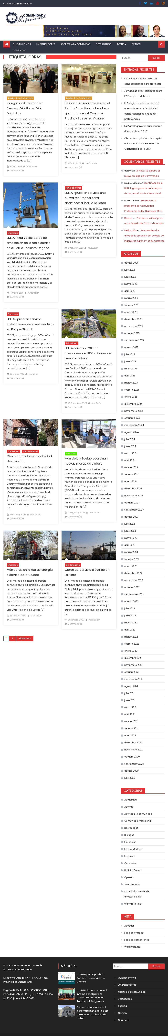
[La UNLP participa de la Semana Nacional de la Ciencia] (66, 978)
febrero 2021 (131, 728)
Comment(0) (17, 170)
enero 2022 (130, 650)
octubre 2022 (132, 587)
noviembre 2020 (133, 749)
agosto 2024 (131, 432)
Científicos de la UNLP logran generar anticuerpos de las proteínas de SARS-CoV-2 (143, 188)
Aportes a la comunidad (75, 44)
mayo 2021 (130, 707)
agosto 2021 (131, 686)
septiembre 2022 (134, 594)
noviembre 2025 (133, 326)
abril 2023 (129, 545)
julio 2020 (129, 778)
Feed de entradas (134, 932)
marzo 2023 (131, 552)
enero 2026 (130, 312)
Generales (71, 453)
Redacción (32, 166)
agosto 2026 (131, 262)
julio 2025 (129, 354)
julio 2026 (129, 269)
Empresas (13, 233)
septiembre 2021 (133, 679)
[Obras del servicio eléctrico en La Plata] (89, 545)
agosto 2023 (131, 516)
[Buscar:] (134, 57)
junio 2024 (130, 446)
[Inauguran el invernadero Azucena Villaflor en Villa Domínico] (30, 78)
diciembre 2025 (133, 319)
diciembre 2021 (132, 658)
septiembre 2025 (134, 340)
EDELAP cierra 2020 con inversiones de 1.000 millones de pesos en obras (88, 353)
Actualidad (71, 343)
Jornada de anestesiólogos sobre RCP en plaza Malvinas (143, 93)
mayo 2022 (130, 622)
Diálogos (129, 835)
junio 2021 (129, 700)
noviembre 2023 (133, 495)
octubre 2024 (132, 418)
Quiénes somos (22, 44)
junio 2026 (130, 276)
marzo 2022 (131, 636)
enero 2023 (130, 566)
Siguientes (25, 638)
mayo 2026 (130, 284)
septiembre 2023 (134, 509)
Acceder (129, 925)
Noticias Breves (73, 187)
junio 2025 (130, 361)
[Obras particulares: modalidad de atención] (30, 432)
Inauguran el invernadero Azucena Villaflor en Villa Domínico (25, 108)
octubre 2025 (132, 333)
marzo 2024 (131, 467)
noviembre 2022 (133, 580)
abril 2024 (130, 460)
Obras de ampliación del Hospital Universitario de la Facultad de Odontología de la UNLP (143, 143)
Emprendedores (45, 44)
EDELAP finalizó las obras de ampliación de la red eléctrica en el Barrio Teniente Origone (29, 243)
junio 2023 (130, 531)
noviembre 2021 (133, 665)
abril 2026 (129, 291)
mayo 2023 (130, 538)
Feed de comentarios (136, 939)
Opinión (136, 44)
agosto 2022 (131, 601)
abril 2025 (129, 375)
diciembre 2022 (133, 573)
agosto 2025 (131, 347)
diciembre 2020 (133, 742)
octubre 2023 (132, 502)
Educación (130, 842)
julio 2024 (129, 439)
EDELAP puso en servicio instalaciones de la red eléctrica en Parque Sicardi (30, 324)
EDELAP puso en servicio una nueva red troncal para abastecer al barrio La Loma (85, 198)
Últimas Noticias (133, 903)
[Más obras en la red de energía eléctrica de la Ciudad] (30, 545)
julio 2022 (129, 608)
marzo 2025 (131, 382)
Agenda (121, 44)
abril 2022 (129, 629)
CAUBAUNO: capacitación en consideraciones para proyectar (142, 81)
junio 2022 (130, 615)
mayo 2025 (130, 368)
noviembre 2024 (133, 411)
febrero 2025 (131, 389)
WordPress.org (132, 947)
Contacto (19, 50)
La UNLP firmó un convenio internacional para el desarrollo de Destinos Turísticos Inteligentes (92, 996)
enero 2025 (130, 396)
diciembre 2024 (133, 404)
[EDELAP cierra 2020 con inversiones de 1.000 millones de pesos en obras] (89, 323)
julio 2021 (129, 693)
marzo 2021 (130, 721)
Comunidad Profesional (137, 820)
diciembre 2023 (133, 488)
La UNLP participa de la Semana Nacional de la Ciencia (91, 978)
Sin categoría (73, 565)
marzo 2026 (131, 298)
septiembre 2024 (134, 425)
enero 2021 (130, 735)
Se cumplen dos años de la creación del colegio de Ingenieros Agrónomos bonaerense (144, 236)
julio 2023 (129, 523)
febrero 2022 (131, 643)
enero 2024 (130, 481)
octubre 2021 (131, 672)
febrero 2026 (131, 305)
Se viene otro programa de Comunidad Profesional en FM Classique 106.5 (143, 206)
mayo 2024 (130, 453)
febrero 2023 (131, 559)
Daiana (128, 218)
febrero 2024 (131, 474)
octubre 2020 (132, 756)
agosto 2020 (131, 770)
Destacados (103, 44)
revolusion (93, 247)
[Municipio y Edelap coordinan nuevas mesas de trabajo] (89, 433)
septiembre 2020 (134, 763)
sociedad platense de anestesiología (136, 894)
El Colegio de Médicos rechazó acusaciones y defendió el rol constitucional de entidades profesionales (141, 111)
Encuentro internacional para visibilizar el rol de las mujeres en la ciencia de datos (92, 1012)
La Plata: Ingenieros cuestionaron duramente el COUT (143, 128)
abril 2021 (129, 714)
